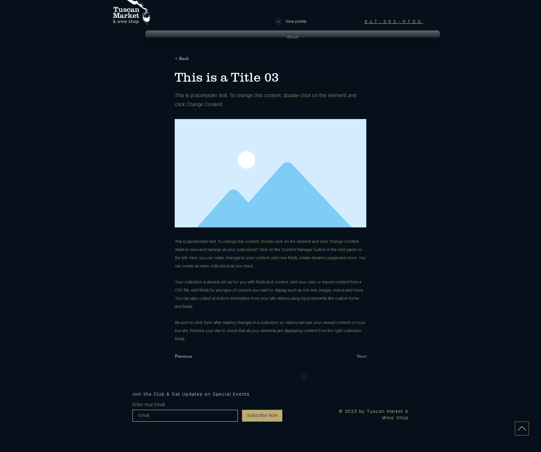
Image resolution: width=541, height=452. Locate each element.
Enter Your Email (148, 404)
